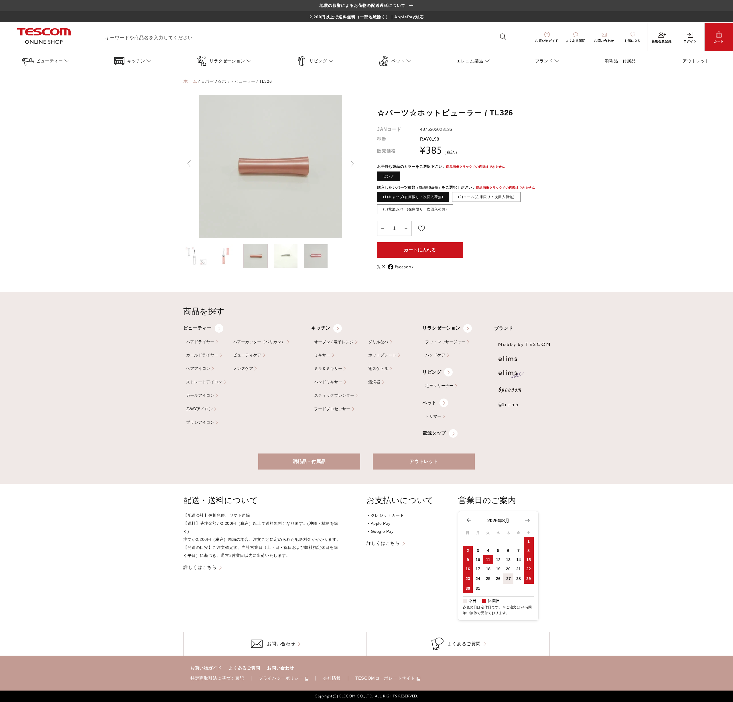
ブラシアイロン (200, 422)
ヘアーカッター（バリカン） (259, 342)
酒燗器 (374, 382)
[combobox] (304, 36)
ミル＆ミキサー (328, 368)
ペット (429, 402)
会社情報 (332, 678)
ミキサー (322, 355)
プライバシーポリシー (281, 678)
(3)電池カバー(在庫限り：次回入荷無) (415, 209)
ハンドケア (435, 355)
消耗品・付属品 (309, 461)
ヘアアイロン (198, 368)
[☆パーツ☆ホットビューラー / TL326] (195, 256)
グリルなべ (378, 342)
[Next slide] (352, 163)
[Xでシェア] (379, 267)
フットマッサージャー (445, 342)
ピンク (388, 176)
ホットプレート (382, 355)
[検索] (503, 36)
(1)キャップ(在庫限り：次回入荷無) (413, 197)
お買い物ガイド (206, 667)
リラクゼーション (441, 328)
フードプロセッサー (332, 409)
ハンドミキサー (328, 382)
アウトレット (423, 461)
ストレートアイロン (204, 382)
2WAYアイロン (199, 409)
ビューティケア (247, 355)
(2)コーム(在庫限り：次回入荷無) (486, 197)
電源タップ (434, 433)
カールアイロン (200, 395)
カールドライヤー (202, 355)
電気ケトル (378, 368)
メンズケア (243, 368)
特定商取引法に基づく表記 (217, 678)
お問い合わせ (280, 667)
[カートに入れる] (421, 228)
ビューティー (197, 328)
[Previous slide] (189, 163)
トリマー (433, 416)
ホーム (190, 81)
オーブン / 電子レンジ (334, 342)
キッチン (320, 328)
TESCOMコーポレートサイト (385, 678)
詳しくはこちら (199, 567)
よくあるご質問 (244, 667)
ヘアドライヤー (200, 342)
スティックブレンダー (334, 395)
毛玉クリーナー (439, 386)
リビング (431, 372)
